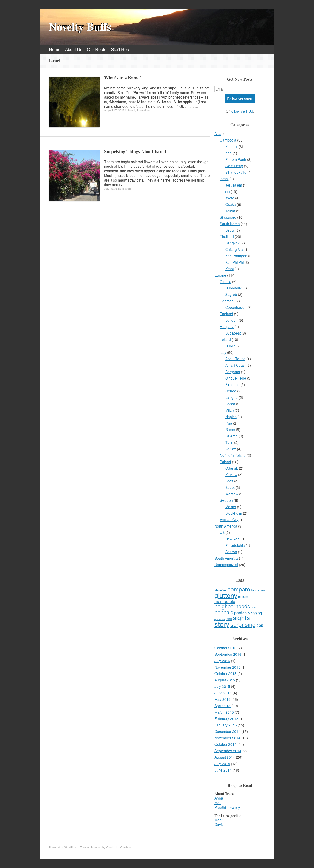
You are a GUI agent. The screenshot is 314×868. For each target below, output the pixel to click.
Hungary (227, 326)
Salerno (231, 435)
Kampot (231, 146)
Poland (225, 461)
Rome (230, 429)
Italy (223, 352)
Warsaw (231, 493)
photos (240, 613)
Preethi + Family (227, 807)
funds (255, 589)
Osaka (230, 204)
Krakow (231, 474)
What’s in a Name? (123, 77)
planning (255, 613)
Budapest (233, 332)
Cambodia (228, 139)
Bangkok (232, 242)
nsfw (253, 607)
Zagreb (231, 294)
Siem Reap (234, 165)
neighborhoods (232, 606)
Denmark (227, 300)
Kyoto (229, 197)
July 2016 (222, 660)
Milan (229, 410)
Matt (217, 802)
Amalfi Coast (235, 365)
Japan (225, 191)
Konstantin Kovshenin (119, 847)
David (219, 824)
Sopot (230, 487)
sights (241, 617)
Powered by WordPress (63, 847)
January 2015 (225, 724)
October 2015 (225, 673)
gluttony (225, 595)
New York (232, 538)
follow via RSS (242, 110)
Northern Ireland (233, 455)
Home (54, 49)
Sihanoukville (235, 172)
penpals (223, 612)
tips (260, 625)
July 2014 (222, 763)
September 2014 (227, 750)
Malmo (230, 506)
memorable (224, 601)
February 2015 (226, 718)
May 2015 (222, 699)
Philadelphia (235, 545)
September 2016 (227, 654)
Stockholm (233, 513)
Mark (218, 819)
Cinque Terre (235, 377)
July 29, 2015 (112, 188)
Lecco (230, 403)
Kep (228, 152)
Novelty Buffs (80, 26)
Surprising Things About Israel (135, 151)
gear (262, 590)
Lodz (229, 480)
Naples (231, 416)
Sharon (231, 551)
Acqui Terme (235, 358)
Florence (232, 384)
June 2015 (223, 692)
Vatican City (229, 519)
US (222, 532)
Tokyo (230, 210)
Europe (220, 275)
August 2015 (224, 679)
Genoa (230, 390)
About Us (73, 49)
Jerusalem (143, 110)
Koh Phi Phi (234, 262)
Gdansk (231, 468)
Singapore (228, 217)
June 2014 (223, 769)
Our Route (96, 49)
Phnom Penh (235, 159)
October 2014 (225, 744)
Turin (229, 442)
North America (225, 525)
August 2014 (224, 757)
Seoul (229, 230)
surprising (243, 624)
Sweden (226, 500)
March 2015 (224, 712)
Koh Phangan (236, 255)
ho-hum (243, 596)
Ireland (225, 339)
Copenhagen (235, 307)
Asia (217, 133)
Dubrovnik (233, 287)
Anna (218, 797)
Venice (230, 448)
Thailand (227, 236)
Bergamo (232, 371)
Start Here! (121, 49)
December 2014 (227, 731)
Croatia (225, 281)
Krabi (229, 268)
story (221, 624)
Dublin (230, 345)
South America (226, 558)
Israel (131, 110)
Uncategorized (226, 564)
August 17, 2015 (114, 110)
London (231, 320)
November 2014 (227, 737)
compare (239, 589)
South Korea (230, 223)
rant (229, 618)
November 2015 (227, 666)
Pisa (228, 422)
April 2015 (222, 705)
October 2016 (225, 647)
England (226, 313)
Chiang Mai (234, 249)
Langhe (231, 397)
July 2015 (222, 686)
